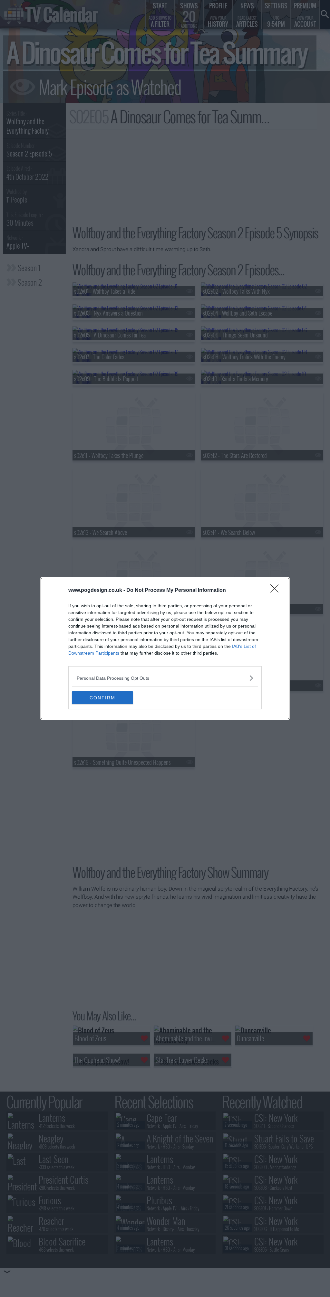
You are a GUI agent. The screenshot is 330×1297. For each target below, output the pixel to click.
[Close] (276, 590)
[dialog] (165, 648)
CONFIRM (102, 697)
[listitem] (165, 678)
